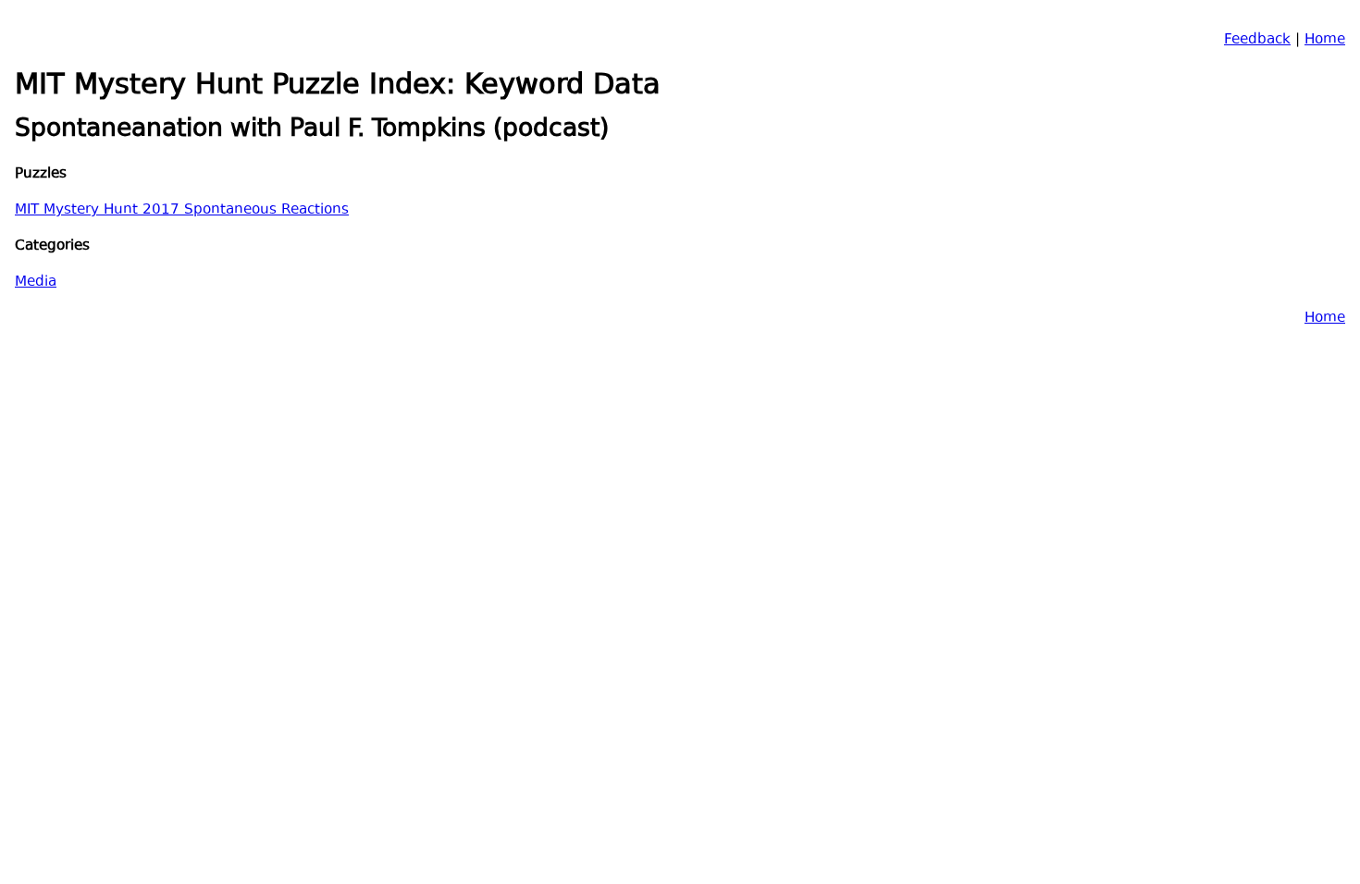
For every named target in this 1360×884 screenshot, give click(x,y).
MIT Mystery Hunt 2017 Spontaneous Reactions (182, 210)
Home (1324, 40)
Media (35, 282)
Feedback (1257, 40)
